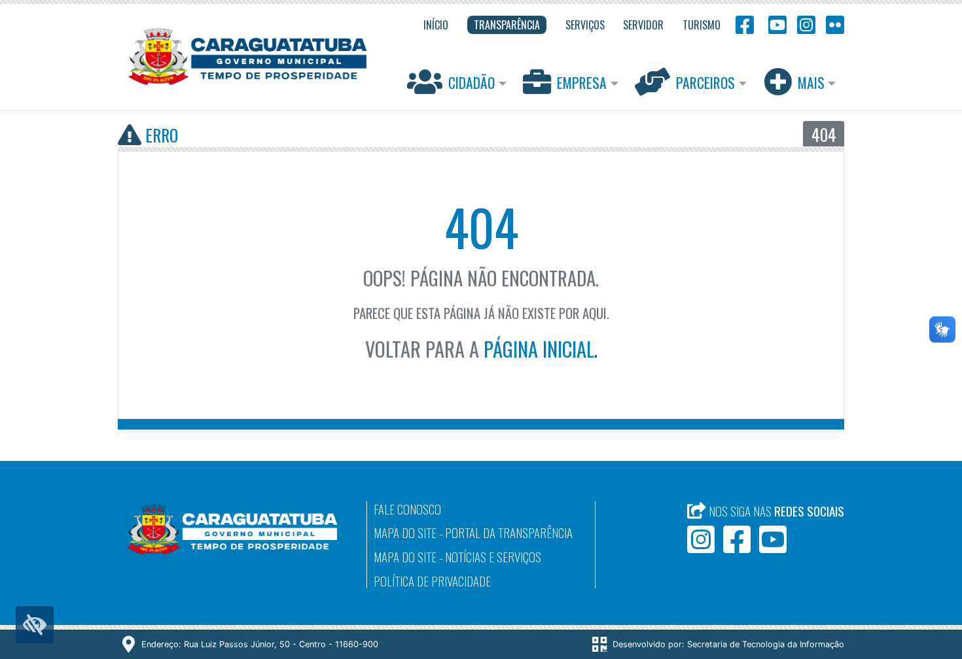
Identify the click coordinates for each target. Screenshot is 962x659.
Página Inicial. (540, 348)
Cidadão (471, 82)
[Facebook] (744, 24)
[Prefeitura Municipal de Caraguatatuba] (248, 56)
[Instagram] (806, 24)
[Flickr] (832, 24)
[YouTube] (775, 24)
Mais (811, 82)
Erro (159, 134)
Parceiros (705, 82)
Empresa (582, 82)
